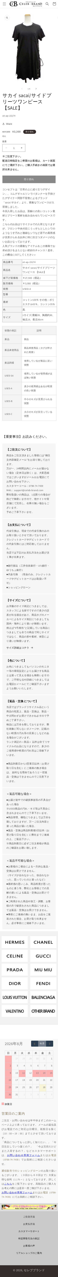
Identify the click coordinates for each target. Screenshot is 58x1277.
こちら (8, 1183)
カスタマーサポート (28, 1231)
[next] (49, 1044)
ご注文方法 (29, 1216)
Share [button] (9, 123)
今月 (42, 1043)
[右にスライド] (36, 88)
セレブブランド (34, 1270)
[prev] (34, 1044)
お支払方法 (29, 1224)
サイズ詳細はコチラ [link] (17, 647)
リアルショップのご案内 (29, 1253)
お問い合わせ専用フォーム (23, 1155)
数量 (4, 141)
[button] (4, 3)
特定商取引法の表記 (28, 1238)
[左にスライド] (21, 88)
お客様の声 (29, 1245)
